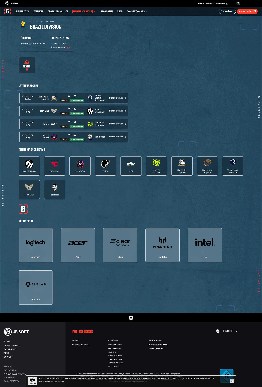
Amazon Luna (114, 367)
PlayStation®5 (115, 356)
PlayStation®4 (115, 359)
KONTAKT (8, 366)
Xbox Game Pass (115, 345)
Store (7, 342)
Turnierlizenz (227, 11)
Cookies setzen (11, 381)
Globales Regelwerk (158, 345)
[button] (73, 98)
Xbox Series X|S (114, 349)
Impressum (9, 377)
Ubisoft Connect (12, 345)
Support (8, 357)
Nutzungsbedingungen (15, 374)
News (6, 353)
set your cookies (57, 381)
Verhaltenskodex (156, 349)
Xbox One (112, 352)
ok (232, 381)
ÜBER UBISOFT (10, 349)
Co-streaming (245, 11)
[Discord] (131, 318)
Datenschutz (10, 370)
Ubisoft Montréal (80, 345)
